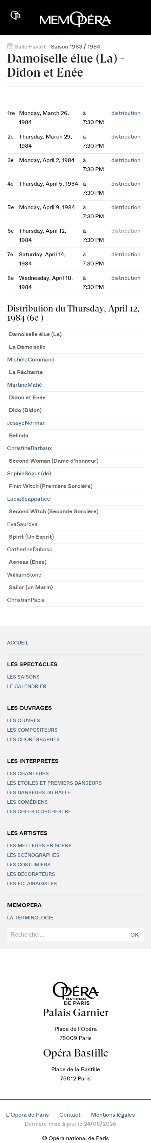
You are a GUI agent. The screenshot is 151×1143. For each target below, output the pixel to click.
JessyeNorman (26, 423)
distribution (125, 113)
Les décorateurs (31, 874)
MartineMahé (24, 385)
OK (134, 935)
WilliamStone (24, 575)
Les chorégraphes (33, 739)
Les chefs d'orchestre (39, 811)
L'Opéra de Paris (27, 1115)
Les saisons (23, 677)
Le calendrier (26, 686)
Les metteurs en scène (39, 845)
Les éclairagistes (32, 883)
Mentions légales (113, 1115)
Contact (69, 1115)
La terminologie (30, 918)
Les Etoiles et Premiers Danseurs (54, 783)
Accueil (17, 643)
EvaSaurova (22, 524)
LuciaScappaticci (29, 499)
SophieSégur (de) (29, 473)
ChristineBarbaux (29, 448)
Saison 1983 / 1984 (75, 47)
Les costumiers (29, 864)
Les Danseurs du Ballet (40, 792)
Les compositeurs (32, 730)
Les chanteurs (28, 773)
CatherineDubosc (29, 549)
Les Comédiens (27, 802)
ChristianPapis (26, 600)
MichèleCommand (30, 359)
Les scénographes (33, 855)
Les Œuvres (23, 720)
